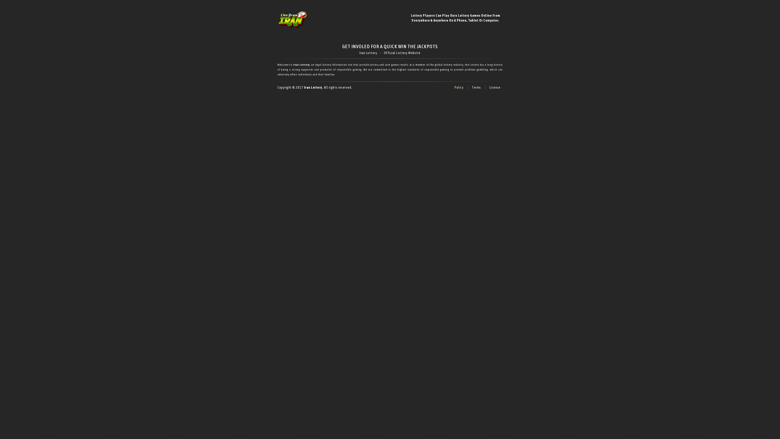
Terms (476, 87)
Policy (459, 87)
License (495, 87)
